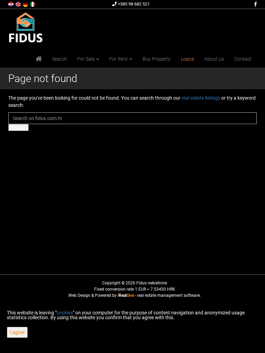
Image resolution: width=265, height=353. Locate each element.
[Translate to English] (19, 4)
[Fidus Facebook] (255, 4)
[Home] (38, 59)
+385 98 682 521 (133, 4)
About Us (214, 59)
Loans (187, 59)
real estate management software (168, 295)
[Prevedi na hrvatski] (11, 4)
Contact (243, 59)
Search (59, 59)
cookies (65, 312)
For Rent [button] (119, 59)
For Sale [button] (86, 59)
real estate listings (200, 98)
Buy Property (156, 59)
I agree (17, 332)
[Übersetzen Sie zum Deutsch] (26, 4)
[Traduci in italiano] (33, 4)
